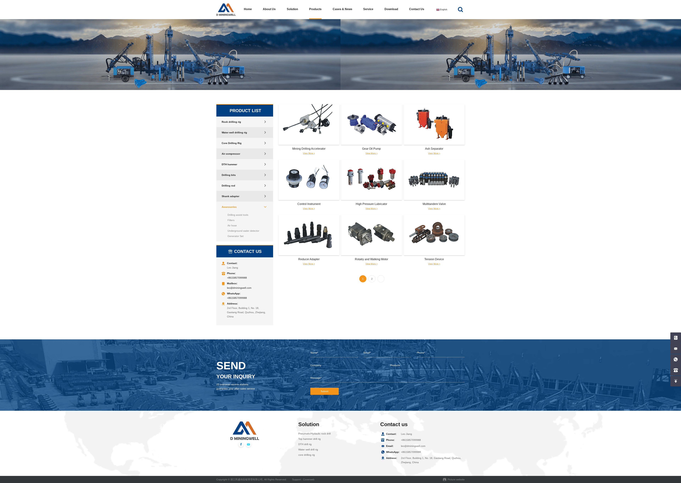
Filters (231, 220)
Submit (324, 391)
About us (269, 9)
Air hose (232, 225)
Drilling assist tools (238, 214)
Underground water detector (243, 230)
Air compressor (231, 153)
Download (391, 9)
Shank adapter (230, 196)
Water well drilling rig (234, 132)
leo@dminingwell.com (239, 287)
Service (368, 9)
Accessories (229, 206)
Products (315, 9)
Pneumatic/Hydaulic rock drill (314, 433)
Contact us (416, 9)
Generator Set (235, 236)
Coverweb (308, 479)
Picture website (456, 479)
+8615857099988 (237, 277)
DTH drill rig (305, 444)
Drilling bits (229, 175)
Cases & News (342, 9)
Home (248, 9)
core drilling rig (306, 454)
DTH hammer (229, 164)
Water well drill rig (308, 449)
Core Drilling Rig (232, 143)
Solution (292, 9)
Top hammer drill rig (309, 438)
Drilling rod (228, 185)
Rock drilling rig (231, 121)
